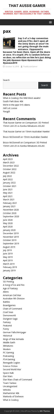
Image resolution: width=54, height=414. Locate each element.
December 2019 (11, 233)
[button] (49, 22)
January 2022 (9, 182)
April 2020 (8, 226)
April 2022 (8, 179)
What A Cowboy (11, 399)
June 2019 (8, 253)
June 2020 (8, 219)
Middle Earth (9, 342)
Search (6, 80)
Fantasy (7, 322)
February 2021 (10, 203)
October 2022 (9, 169)
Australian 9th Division (14, 298)
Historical (7, 335)
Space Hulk (8, 372)
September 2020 (11, 216)
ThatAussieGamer (30, 66)
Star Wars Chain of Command (17, 379)
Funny (6, 328)
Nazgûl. (6, 111)
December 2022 (11, 165)
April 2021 (8, 196)
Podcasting (8, 356)
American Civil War (12, 295)
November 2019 (11, 236)
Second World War (12, 369)
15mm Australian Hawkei (37, 131)
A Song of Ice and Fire (13, 284)
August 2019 (9, 246)
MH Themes (45, 411)
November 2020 (11, 209)
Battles (6, 301)
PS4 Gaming (9, 359)
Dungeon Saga (10, 318)
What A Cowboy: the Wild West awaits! (21, 98)
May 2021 (8, 192)
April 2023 (8, 159)
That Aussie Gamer (12, 122)
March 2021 (9, 199)
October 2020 (9, 213)
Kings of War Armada (13, 339)
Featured (7, 325)
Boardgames (9, 305)
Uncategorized (10, 386)
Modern (7, 349)
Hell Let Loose (10, 108)
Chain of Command (12, 308)
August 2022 (9, 172)
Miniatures (8, 345)
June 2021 (8, 189)
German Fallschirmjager (14, 332)
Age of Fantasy (10, 288)
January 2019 (9, 270)
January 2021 (9, 206)
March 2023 (9, 162)
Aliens (6, 291)
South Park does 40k (13, 101)
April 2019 (8, 260)
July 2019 (7, 250)
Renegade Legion (11, 362)
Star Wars (7, 376)
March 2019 (9, 263)
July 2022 (7, 176)
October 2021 (9, 186)
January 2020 (9, 230)
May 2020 (8, 223)
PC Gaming (8, 352)
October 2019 (9, 240)
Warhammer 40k (11, 393)
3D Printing (8, 281)
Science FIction (10, 366)
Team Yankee (9, 383)
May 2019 (8, 257)
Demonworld (9, 315)
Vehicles (7, 389)
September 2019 (11, 243)
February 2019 (10, 267)
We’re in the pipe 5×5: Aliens (16, 104)
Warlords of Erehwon (13, 396)
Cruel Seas (8, 312)
